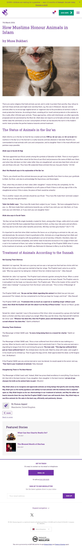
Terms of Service (60, 544)
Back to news (7, 417)
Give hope (64, 13)
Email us (41, 473)
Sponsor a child (42, 5)
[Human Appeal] (26, 12)
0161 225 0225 (44, 479)
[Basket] (53, 13)
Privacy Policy (48, 544)
